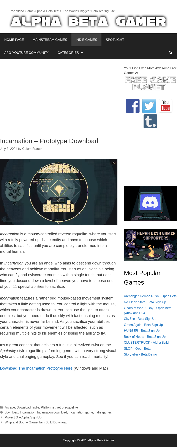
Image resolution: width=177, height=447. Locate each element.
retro (60, 407)
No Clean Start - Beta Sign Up (145, 302)
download (11, 412)
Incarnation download (52, 412)
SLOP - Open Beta (137, 348)
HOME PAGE (14, 40)
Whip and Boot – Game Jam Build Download (36, 422)
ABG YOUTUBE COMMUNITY (26, 52)
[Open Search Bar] (170, 52)
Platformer (48, 407)
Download (24, 407)
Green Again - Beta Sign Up (143, 325)
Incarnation (27, 412)
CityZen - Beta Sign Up (140, 318)
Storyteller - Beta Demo (140, 354)
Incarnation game (81, 412)
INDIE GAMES (86, 40)
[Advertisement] (58, 96)
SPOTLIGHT (115, 40)
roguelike (71, 407)
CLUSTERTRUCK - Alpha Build (146, 342)
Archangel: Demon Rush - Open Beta (150, 296)
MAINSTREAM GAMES (50, 40)
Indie (35, 407)
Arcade (10, 407)
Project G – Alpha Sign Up (23, 417)
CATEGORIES (68, 52)
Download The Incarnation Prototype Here (36, 368)
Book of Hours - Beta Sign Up (145, 336)
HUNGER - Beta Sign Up (142, 330)
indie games (103, 412)
